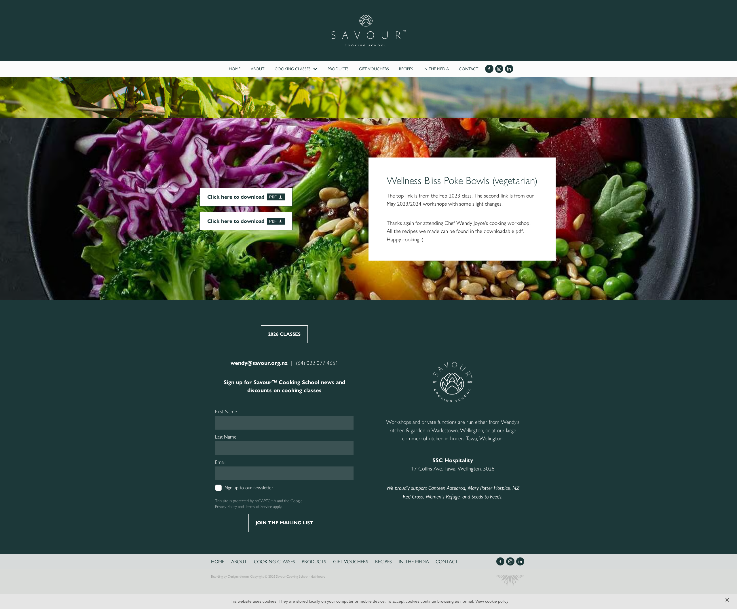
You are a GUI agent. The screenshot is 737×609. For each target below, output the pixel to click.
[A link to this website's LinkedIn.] (509, 69)
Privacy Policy (226, 506)
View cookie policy (491, 601)
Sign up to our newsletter (249, 487)
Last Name (225, 436)
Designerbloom (238, 576)
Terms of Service (258, 506)
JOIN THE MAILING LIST (284, 523)
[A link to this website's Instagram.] (499, 69)
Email (220, 462)
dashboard (318, 576)
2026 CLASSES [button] (284, 334)
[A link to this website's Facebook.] (489, 69)
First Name (226, 411)
